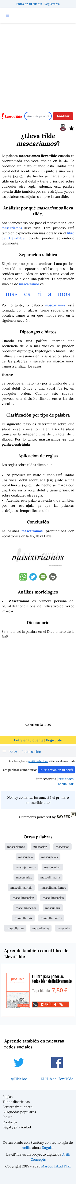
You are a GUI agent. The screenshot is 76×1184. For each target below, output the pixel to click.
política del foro (38, 761)
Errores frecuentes (17, 1107)
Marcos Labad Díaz (56, 1166)
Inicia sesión (31, 751)
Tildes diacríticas (16, 1102)
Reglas (7, 1096)
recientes (65, 779)
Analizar (63, 116)
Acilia (26, 1147)
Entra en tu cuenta (29, 4)
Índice (8, 1117)
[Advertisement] (38, 65)
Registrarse (52, 4)
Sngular (48, 1147)
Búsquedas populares (19, 1112)
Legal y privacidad (17, 1127)
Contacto (10, 1122)
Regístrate (54, 740)
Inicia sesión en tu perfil (56, 770)
